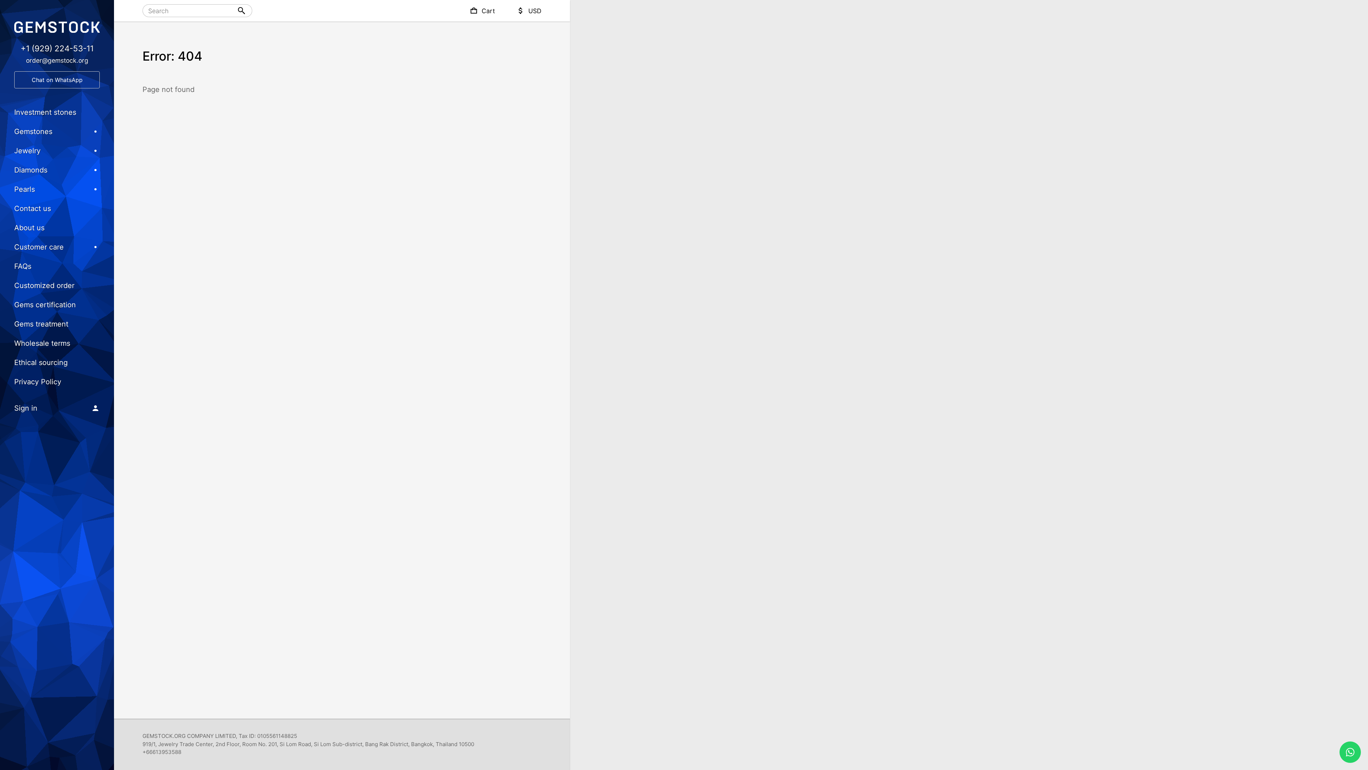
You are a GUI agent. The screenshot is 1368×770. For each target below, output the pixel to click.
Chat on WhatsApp (57, 79)
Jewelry (27, 151)
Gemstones (33, 131)
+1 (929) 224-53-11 (57, 48)
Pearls (24, 189)
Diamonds (30, 170)
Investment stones (45, 112)
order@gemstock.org (57, 60)
